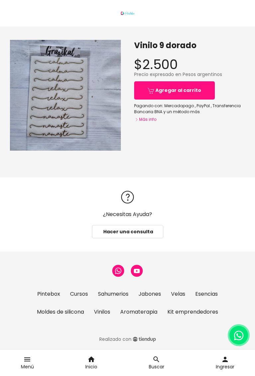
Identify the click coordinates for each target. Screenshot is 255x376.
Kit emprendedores (192, 312)
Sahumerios (113, 294)
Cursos (79, 294)
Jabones (149, 294)
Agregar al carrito (177, 90)
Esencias (206, 294)
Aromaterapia (138, 312)
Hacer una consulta (127, 231)
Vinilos (102, 312)
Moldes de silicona (60, 312)
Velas (178, 294)
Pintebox (48, 294)
